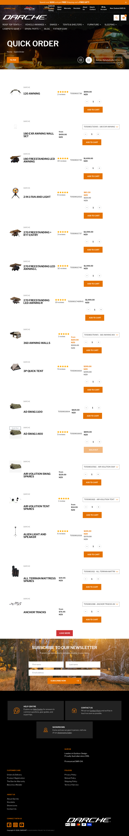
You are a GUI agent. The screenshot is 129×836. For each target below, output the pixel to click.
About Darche (13, 799)
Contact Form (95, 711)
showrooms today (64, 733)
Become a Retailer (14, 785)
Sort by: (99, 60)
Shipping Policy (70, 781)
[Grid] (81, 60)
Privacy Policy (70, 775)
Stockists (76, 8)
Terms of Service (71, 785)
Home (9, 52)
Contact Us (11, 809)
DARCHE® (23, 830)
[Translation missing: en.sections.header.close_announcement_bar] (126, 2)
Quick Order (19, 52)
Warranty (67, 8)
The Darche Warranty (16, 781)
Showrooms (12, 805)
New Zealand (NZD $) (117, 8)
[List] (89, 60)
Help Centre (38, 709)
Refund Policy (70, 778)
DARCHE (26, 87)
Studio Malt (50, 830)
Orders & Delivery (14, 775)
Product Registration (16, 778)
